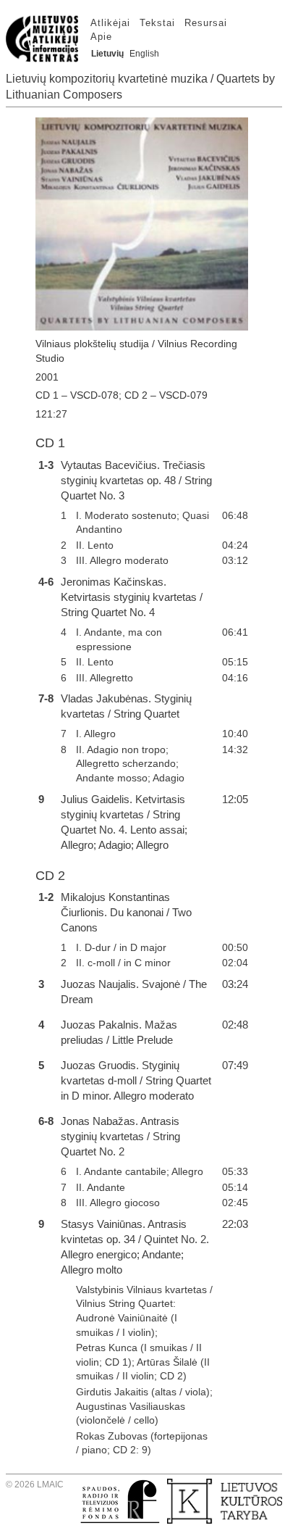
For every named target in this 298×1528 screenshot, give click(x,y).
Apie (101, 36)
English (144, 54)
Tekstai (157, 22)
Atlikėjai (110, 22)
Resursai (205, 22)
